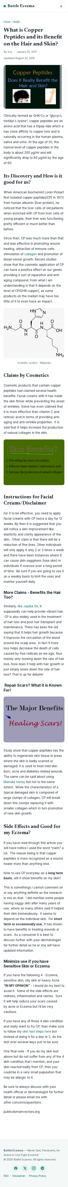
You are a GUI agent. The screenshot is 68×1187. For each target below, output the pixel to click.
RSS (6, 1176)
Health (16, 21)
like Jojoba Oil (28, 606)
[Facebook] (15, 1168)
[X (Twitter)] (24, 1168)
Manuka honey (14, 782)
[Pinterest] (42, 1168)
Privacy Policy (37, 1176)
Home (7, 21)
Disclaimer (18, 1176)
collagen (30, 254)
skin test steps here (36, 1031)
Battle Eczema (21, 6)
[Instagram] (33, 1168)
